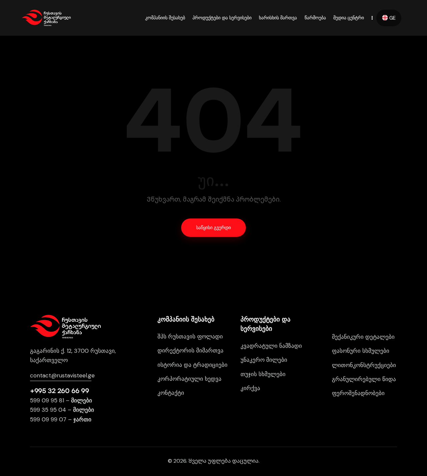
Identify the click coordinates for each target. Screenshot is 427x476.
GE (392, 18)
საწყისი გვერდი (213, 228)
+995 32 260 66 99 (59, 391)
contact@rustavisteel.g (60, 375)
